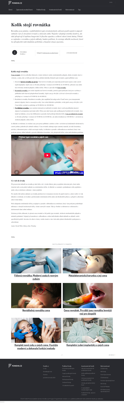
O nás (110, 2)
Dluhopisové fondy (67, 379)
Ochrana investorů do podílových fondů (87, 379)
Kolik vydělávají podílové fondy (88, 374)
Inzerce (45, 374)
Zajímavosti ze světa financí (24, 10)
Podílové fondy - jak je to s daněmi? (88, 394)
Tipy (79, 10)
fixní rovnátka (61, 88)
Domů (10, 10)
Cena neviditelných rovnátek (74, 114)
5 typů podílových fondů (69, 373)
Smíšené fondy (66, 382)
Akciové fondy (66, 376)
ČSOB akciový (104, 377)
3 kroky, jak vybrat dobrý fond (88, 384)
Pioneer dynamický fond (107, 380)
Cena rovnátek (15, 75)
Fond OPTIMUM (105, 386)
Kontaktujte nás (47, 371)
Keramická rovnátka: (21, 90)
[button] (41, 10)
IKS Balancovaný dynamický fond (105, 390)
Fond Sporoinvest (106, 374)
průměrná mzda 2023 (49, 377)
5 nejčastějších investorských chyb (86, 389)
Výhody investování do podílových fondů (87, 369)
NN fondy (103, 371)
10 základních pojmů (68, 385)
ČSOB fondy (104, 368)
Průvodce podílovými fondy (68, 369)
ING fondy (103, 383)
